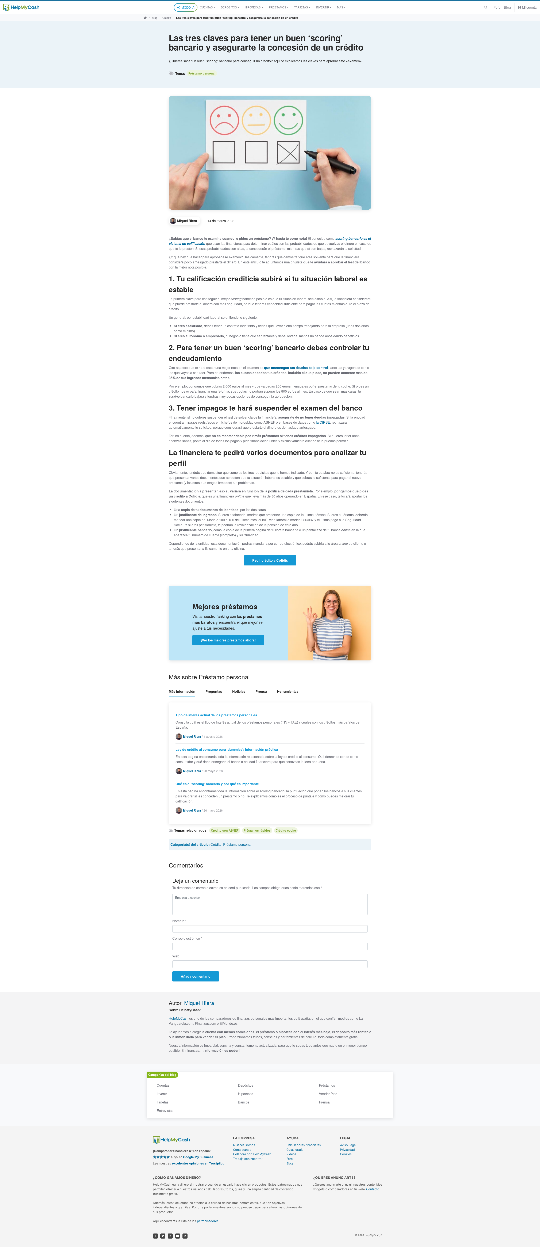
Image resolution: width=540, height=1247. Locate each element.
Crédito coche (286, 830)
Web (175, 956)
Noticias (238, 691)
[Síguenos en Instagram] (170, 1236)
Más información (182, 691)
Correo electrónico (187, 938)
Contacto (372, 1189)
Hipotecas (245, 1093)
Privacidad (347, 1149)
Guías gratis (294, 1149)
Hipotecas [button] (253, 7)
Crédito (166, 18)
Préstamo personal (201, 73)
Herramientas (287, 691)
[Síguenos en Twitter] (162, 1236)
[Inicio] (145, 18)
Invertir (162, 1093)
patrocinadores (208, 1221)
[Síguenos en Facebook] (155, 1236)
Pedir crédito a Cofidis (270, 560)
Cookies (346, 1154)
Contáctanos (242, 1149)
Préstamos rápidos (257, 830)
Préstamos (327, 1085)
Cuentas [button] (206, 7)
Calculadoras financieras (303, 1145)
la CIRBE (323, 422)
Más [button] (340, 7)
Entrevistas (165, 1110)
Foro (497, 7)
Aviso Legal (348, 1145)
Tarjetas (163, 1102)
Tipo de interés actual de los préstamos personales (216, 715)
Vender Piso (328, 1093)
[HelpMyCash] (21, 7)
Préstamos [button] (277, 7)
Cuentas (163, 1085)
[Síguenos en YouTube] (177, 1236)
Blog (507, 7)
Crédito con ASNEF (225, 830)
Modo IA (187, 7)
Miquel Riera (199, 1002)
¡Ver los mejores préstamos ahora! (228, 640)
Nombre (179, 920)
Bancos (243, 1102)
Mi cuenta (529, 7)
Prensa (261, 691)
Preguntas (213, 691)
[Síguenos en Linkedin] (185, 1236)
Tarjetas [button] (301, 7)
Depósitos (245, 1085)
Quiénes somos (244, 1145)
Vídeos (291, 1154)
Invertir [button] (322, 7)
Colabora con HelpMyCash (252, 1154)
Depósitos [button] (229, 7)
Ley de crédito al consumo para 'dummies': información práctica (227, 749)
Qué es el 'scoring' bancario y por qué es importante (217, 783)
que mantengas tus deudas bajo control (296, 367)
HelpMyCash (178, 1018)
